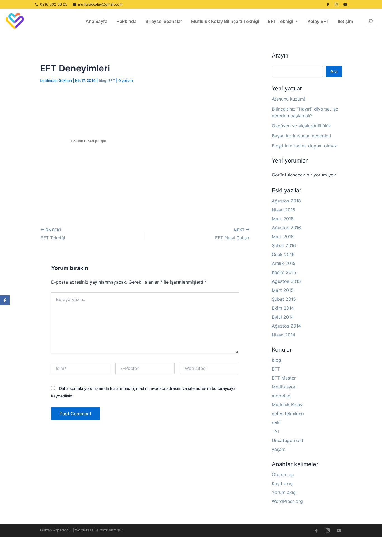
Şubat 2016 (284, 245)
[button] (296, 21)
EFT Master (284, 378)
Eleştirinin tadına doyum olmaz (304, 146)
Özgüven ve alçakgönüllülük (301, 125)
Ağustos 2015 (286, 281)
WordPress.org (287, 501)
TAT (276, 431)
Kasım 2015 (284, 272)
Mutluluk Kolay (287, 404)
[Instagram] (336, 4)
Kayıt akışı (282, 483)
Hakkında (126, 21)
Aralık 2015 (284, 263)
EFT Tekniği (280, 21)
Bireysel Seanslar (163, 21)
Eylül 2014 (283, 317)
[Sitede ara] (371, 21)
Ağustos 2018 (286, 201)
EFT (111, 80)
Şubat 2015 (284, 299)
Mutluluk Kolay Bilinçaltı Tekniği (225, 21)
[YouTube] (345, 4)
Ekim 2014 (283, 308)
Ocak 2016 (283, 254)
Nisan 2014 (283, 335)
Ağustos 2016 (286, 227)
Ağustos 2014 (286, 326)
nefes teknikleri (288, 413)
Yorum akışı (284, 492)
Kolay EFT (318, 21)
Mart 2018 (283, 218)
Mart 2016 (283, 236)
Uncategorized (287, 440)
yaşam (279, 449)
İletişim (345, 21)
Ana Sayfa (96, 21)
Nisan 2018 (283, 210)
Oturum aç (283, 474)
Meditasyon (284, 387)
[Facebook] (327, 4)
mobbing (281, 395)
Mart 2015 (283, 290)
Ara (334, 71)
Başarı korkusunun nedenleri (301, 136)
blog (102, 80)
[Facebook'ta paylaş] (5, 300)
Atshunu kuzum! (288, 99)
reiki (276, 422)
